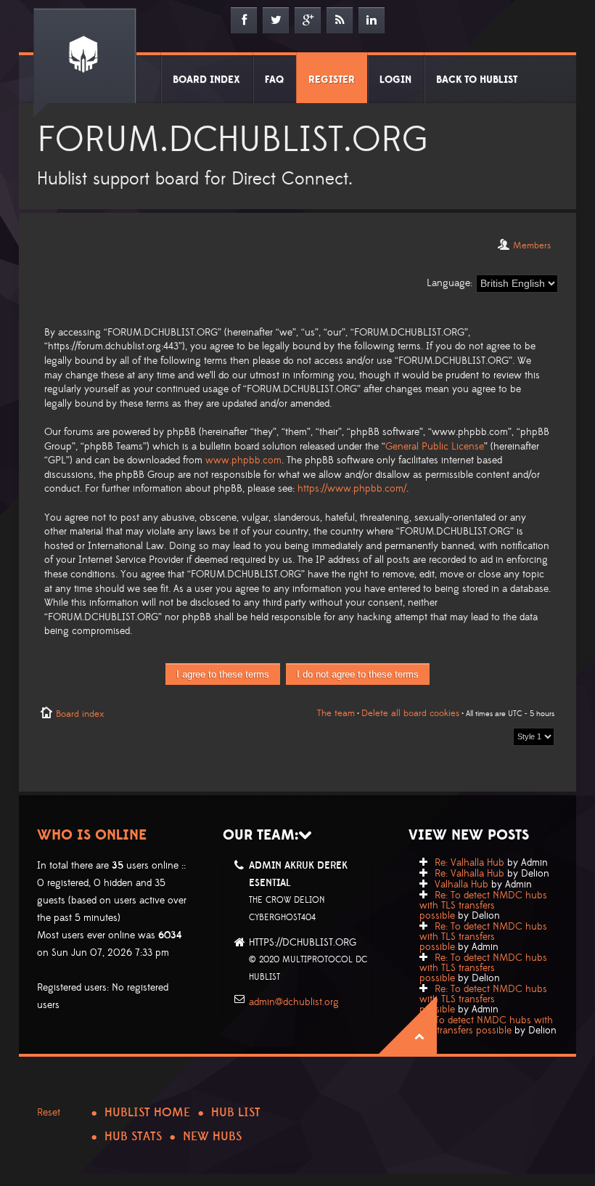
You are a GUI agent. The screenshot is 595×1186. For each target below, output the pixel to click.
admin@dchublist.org (294, 1002)
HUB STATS (133, 1137)
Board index (80, 714)
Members (532, 245)
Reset (48, 1112)
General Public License (434, 446)
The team (336, 713)
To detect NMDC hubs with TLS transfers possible (486, 1025)
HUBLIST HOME (147, 1113)
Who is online (92, 835)
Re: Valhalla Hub (469, 862)
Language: (449, 283)
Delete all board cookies (410, 713)
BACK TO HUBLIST (476, 79)
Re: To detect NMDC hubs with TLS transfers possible (483, 905)
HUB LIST (235, 1113)
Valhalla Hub (461, 884)
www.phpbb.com (243, 460)
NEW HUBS (212, 1137)
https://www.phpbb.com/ (352, 488)
